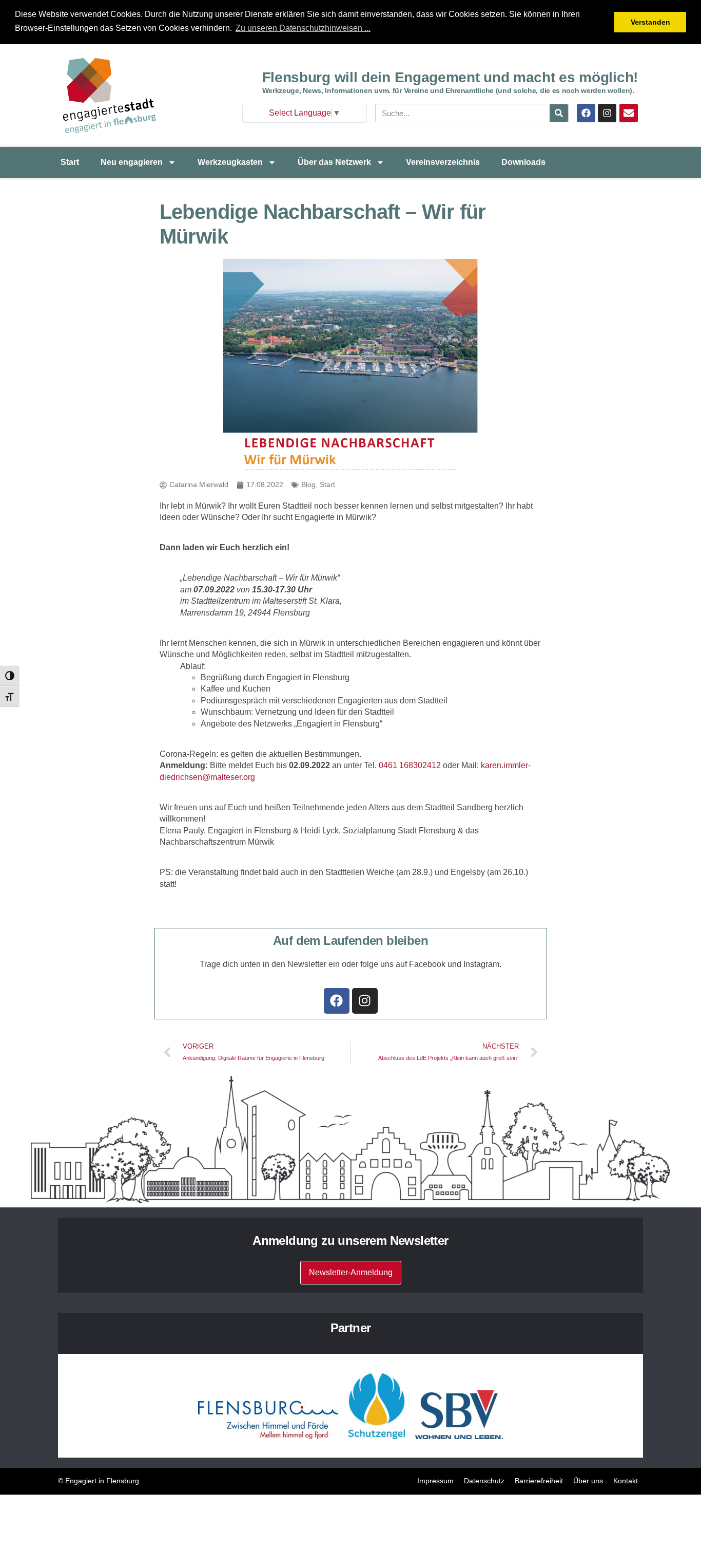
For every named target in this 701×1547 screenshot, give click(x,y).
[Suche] (559, 113)
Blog (308, 484)
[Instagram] (607, 113)
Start (70, 162)
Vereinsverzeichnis (443, 162)
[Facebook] (586, 113)
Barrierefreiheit (539, 1481)
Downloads (523, 162)
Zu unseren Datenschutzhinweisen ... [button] (303, 28)
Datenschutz (484, 1481)
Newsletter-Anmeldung (351, 1272)
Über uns (588, 1481)
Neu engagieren (132, 162)
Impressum (435, 1481)
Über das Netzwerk (334, 162)
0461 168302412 (410, 765)
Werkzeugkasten (230, 162)
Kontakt (625, 1481)
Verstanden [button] (650, 22)
